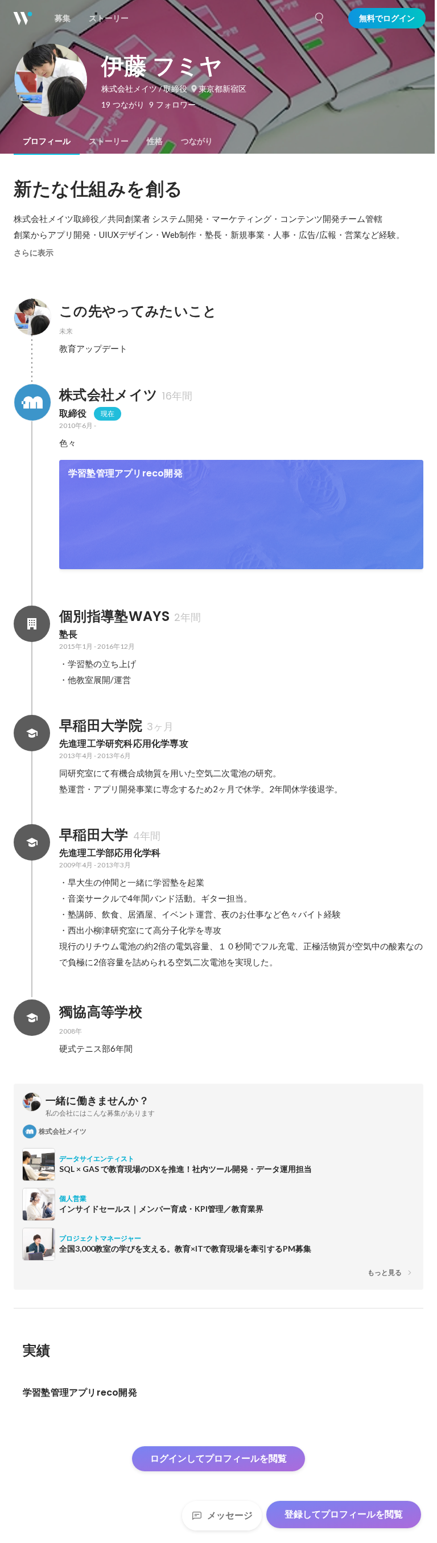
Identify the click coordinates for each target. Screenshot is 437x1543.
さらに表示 (33, 252)
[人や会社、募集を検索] (319, 18)
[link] (241, 514)
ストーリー (109, 141)
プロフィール (47, 141)
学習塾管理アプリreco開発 (125, 473)
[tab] (47, 141)
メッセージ (230, 1515)
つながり (197, 141)
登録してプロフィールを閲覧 (344, 1514)
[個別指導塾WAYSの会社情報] (32, 624)
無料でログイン (387, 18)
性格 (155, 141)
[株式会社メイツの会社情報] (32, 402)
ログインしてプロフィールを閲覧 (218, 1458)
